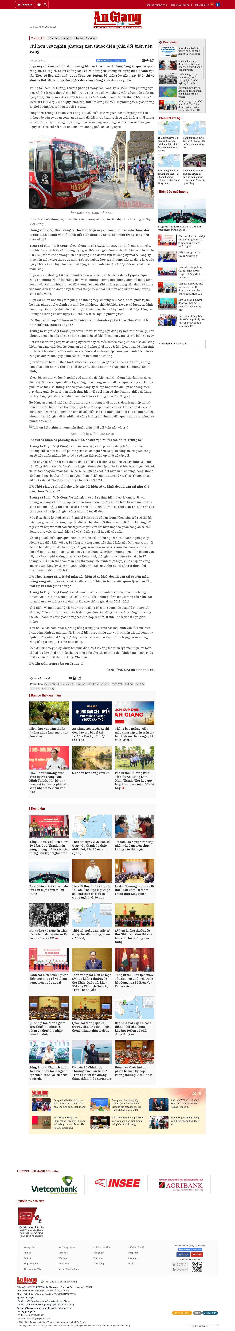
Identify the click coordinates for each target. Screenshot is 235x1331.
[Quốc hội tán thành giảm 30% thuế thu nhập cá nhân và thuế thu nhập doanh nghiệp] (49, 1008)
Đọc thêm (38, 808)
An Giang (34, 688)
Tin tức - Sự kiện (85, 38)
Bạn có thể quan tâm (46, 695)
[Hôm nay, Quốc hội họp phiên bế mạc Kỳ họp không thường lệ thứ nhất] (134, 1052)
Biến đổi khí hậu (170, 118)
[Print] (147, 60)
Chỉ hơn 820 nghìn (52, 684)
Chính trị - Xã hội (60, 38)
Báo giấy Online (180, 4)
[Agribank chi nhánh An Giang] (181, 1184)
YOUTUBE (196, 1254)
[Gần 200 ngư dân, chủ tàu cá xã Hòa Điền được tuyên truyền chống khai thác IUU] (168, 105)
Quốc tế (27, 1258)
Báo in (197, 1312)
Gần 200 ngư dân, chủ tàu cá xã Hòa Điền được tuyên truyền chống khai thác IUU (190, 288)
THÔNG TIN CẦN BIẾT (31, 1201)
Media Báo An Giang (69, 1269)
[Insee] (118, 1183)
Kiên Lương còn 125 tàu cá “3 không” (189, 254)
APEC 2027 (117, 684)
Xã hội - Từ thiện (136, 1247)
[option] (54, 1185)
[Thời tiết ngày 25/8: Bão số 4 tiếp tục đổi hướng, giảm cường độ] (92, 915)
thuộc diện (81, 684)
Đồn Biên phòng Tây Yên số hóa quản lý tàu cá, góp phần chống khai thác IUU (191, 321)
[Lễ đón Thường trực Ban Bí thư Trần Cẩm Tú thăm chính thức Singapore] (134, 871)
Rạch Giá (129, 684)
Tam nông (64, 1263)
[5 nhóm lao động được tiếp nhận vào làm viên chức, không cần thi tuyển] (134, 827)
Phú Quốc (139, 684)
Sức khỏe (133, 1258)
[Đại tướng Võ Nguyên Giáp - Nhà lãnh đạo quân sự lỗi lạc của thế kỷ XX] (49, 915)
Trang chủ (37, 38)
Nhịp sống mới (31, 1263)
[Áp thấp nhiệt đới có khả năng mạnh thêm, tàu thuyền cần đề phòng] (168, 92)
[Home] (39, 4)
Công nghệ (98, 1252)
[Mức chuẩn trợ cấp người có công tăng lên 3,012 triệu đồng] (168, 52)
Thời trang (99, 1263)
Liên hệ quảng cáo (156, 4)
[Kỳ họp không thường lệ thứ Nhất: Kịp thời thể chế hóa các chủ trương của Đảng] (134, 915)
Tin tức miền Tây (32, 1269)
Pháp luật (133, 1252)
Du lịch (131, 1263)
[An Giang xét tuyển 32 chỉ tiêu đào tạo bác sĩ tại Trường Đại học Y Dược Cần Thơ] (92, 713)
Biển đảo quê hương (173, 192)
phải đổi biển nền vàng (98, 684)
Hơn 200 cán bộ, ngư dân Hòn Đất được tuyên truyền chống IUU (190, 304)
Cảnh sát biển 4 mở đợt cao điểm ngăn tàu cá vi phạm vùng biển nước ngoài (191, 241)
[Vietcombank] (55, 1185)
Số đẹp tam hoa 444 (171, 343)
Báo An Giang (48, 688)
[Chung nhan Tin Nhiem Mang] (57, 1281)
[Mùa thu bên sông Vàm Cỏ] (92, 758)
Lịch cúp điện (201, 4)
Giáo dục (63, 1252)
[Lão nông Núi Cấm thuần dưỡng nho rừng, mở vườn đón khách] (49, 713)
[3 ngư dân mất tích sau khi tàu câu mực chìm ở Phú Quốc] (49, 871)
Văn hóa (63, 1258)
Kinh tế (27, 1252)
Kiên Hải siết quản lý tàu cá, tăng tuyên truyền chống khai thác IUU (190, 272)
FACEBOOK (183, 1254)
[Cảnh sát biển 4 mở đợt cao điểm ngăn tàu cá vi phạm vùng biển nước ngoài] (49, 960)
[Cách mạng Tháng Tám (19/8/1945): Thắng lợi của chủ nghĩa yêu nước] (168, 78)
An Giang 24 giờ (67, 1247)
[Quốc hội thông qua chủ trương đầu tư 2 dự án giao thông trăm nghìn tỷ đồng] (92, 1008)
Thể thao (97, 1258)
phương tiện (68, 684)
